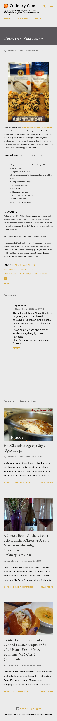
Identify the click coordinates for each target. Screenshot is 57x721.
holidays (24, 273)
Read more (47, 482)
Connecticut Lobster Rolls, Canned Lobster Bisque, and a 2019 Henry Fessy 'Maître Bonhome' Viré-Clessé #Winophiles (25, 649)
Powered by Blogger (30, 708)
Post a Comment (23, 587)
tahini (43, 273)
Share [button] (7, 283)
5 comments (20, 691)
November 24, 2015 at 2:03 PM (30, 308)
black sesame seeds (23, 265)
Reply (16, 348)
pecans (34, 273)
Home (7, 18)
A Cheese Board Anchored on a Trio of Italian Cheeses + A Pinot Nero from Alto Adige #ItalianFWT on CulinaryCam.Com (27, 545)
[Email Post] (5, 279)
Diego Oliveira (20, 305)
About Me (22, 18)
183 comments (21, 482)
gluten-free (11, 273)
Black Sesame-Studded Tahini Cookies (37, 127)
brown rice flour (14, 269)
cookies (30, 269)
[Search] (44, 5)
